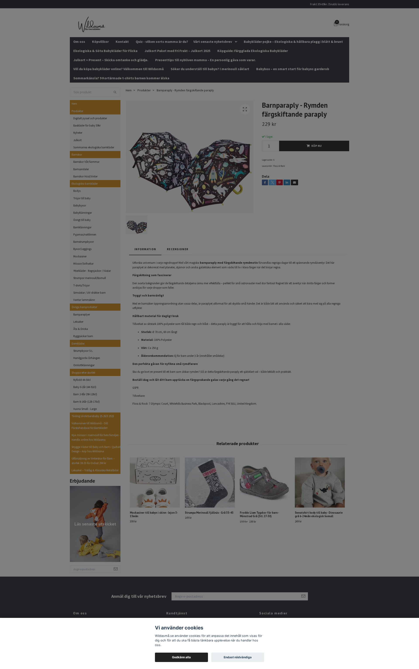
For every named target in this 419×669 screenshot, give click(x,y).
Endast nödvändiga (238, 657)
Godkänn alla (181, 657)
